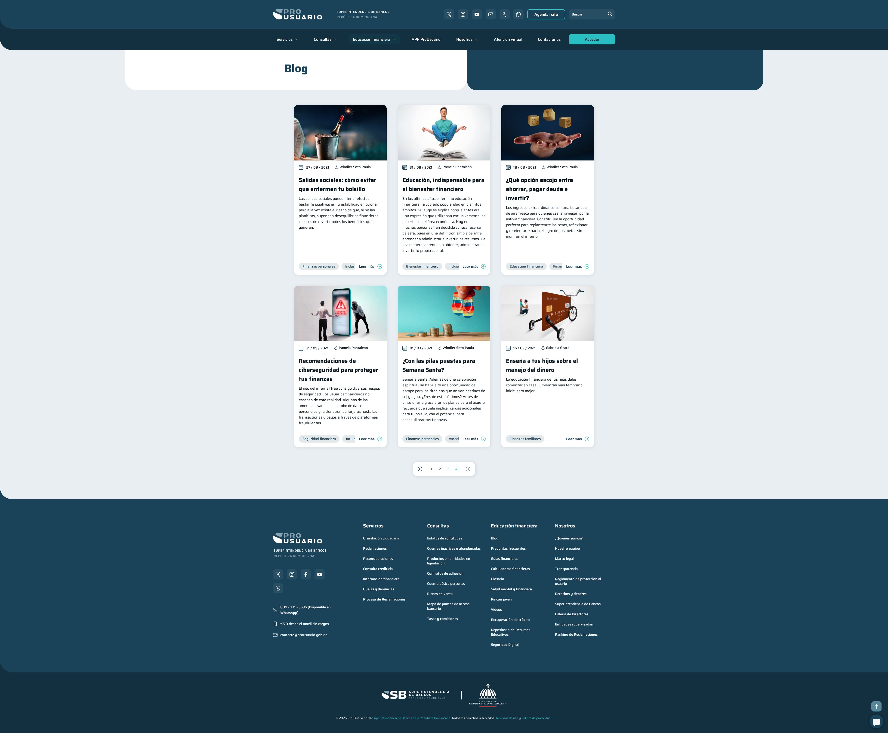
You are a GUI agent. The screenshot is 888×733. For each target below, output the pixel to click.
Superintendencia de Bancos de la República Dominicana (411, 718)
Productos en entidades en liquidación (449, 561)
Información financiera (381, 579)
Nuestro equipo (567, 548)
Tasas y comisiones (442, 619)
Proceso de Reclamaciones (384, 599)
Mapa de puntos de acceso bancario (449, 606)
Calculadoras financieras (510, 569)
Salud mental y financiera (511, 589)
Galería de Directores (571, 614)
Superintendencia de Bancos (578, 604)
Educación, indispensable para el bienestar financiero (443, 185)
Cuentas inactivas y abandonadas (454, 548)
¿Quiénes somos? (569, 538)
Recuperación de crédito (510, 619)
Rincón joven (501, 599)
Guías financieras (504, 558)
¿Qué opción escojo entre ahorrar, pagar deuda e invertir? (539, 189)
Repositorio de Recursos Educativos (511, 632)
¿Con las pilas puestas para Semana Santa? (438, 365)
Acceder (591, 40)
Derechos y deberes (570, 594)
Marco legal (564, 558)
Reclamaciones (375, 548)
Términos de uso (507, 718)
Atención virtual (508, 39)
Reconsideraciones (378, 558)
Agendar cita (546, 14)
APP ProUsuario (426, 39)
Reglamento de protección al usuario (578, 581)
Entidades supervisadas (574, 624)
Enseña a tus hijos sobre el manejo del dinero (542, 365)
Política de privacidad (536, 718)
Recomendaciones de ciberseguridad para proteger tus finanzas (338, 369)
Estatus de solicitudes (444, 538)
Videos (496, 609)
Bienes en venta (440, 594)
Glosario (497, 579)
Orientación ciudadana (381, 538)
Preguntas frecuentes (508, 548)
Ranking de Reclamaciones (576, 634)
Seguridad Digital (505, 644)
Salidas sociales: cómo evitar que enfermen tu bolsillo (337, 185)
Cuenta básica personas (446, 583)
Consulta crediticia (378, 569)
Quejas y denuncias (378, 589)
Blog (494, 538)
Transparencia (566, 569)
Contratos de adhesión (445, 573)
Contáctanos (549, 39)
